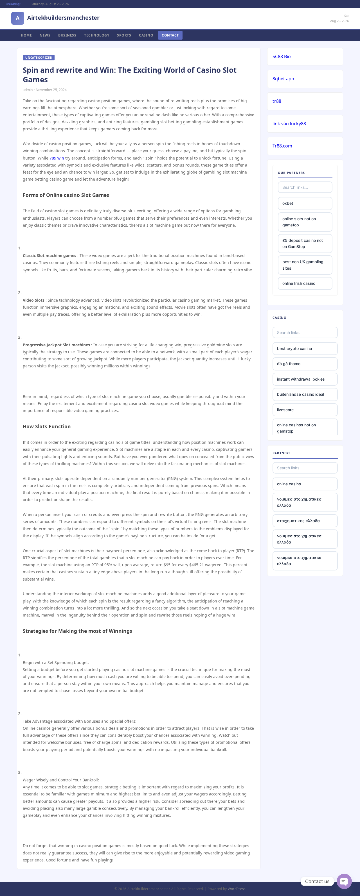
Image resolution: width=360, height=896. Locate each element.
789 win (57, 158)
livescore (285, 409)
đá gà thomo (288, 363)
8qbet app (283, 79)
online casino (289, 483)
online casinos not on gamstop (296, 427)
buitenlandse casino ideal (300, 394)
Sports (124, 35)
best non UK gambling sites (302, 264)
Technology (96, 35)
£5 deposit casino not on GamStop (302, 243)
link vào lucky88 (289, 123)
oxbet (287, 203)
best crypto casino (294, 348)
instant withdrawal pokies (301, 379)
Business (67, 35)
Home (26, 35)
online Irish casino (298, 283)
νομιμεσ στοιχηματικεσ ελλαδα (299, 502)
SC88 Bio (282, 56)
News (45, 35)
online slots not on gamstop (299, 221)
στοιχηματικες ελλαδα (298, 520)
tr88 (277, 101)
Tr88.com (282, 146)
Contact (170, 35)
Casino (146, 35)
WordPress (237, 888)
